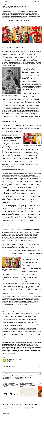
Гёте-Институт (5, 4)
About (9, 413)
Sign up (4, 413)
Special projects (7, 373)
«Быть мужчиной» (13, 352)
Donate (6, 1)
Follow (8, 361)
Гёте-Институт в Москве (7, 7)
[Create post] (35, 1)
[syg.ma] (2, 1)
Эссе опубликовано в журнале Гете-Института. (16, 20)
